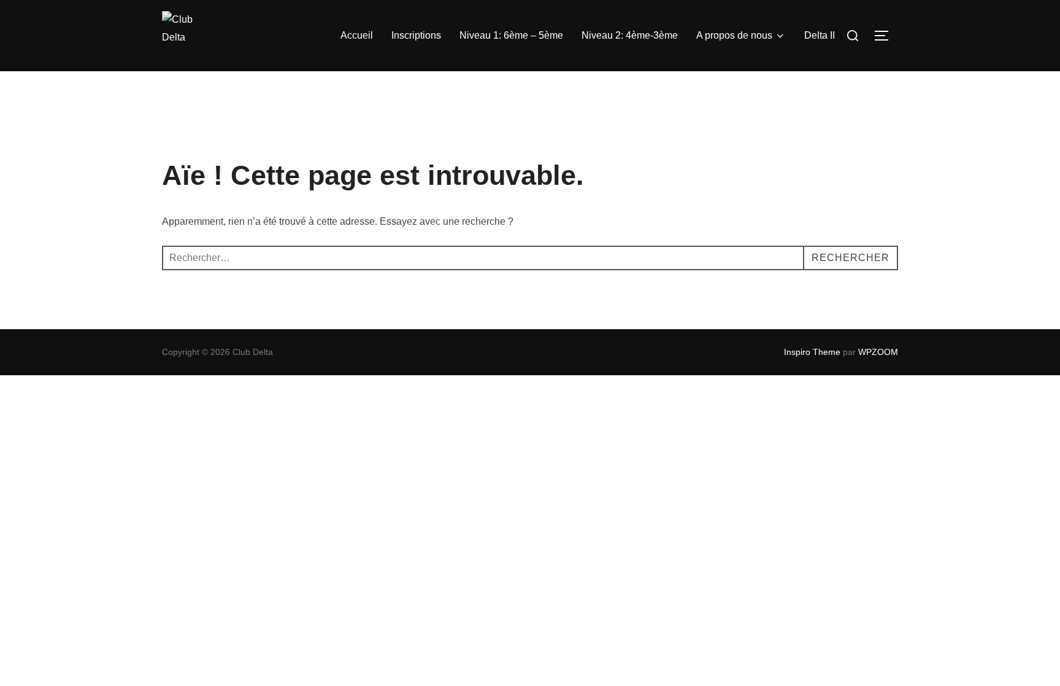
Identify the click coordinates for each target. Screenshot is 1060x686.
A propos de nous (734, 35)
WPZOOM (878, 352)
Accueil (356, 35)
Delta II (819, 35)
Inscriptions (416, 35)
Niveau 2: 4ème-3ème (630, 35)
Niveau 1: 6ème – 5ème (511, 35)
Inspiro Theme (812, 352)
